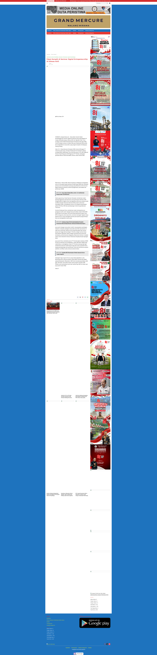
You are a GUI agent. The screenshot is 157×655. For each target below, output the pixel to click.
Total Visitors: (93, 606)
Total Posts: (92, 609)
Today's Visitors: (93, 602)
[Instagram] (109, 644)
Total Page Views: (94, 608)
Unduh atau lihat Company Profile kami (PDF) (99, 594)
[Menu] (47, 3)
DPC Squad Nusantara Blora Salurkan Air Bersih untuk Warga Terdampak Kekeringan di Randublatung (82, 494)
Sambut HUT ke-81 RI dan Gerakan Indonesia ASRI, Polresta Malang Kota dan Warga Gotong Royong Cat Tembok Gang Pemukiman (66, 396)
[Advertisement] (67, 44)
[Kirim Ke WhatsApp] (87, 297)
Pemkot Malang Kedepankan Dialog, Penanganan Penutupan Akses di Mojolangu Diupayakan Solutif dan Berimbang (53, 494)
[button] (107, 3)
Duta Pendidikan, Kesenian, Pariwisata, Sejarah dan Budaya (63, 57)
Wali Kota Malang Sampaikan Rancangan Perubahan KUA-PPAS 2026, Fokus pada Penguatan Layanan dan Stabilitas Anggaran (82, 396)
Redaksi (74, 30)
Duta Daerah (49, 57)
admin (50, 63)
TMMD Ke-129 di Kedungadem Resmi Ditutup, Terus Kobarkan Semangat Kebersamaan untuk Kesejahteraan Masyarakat (85, 0)
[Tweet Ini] (80, 297)
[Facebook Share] (78, 297)
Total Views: (92, 604)
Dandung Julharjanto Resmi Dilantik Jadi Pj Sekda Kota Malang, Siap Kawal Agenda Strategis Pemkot (66, 494)
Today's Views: (93, 601)
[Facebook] (105, 644)
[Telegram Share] (85, 297)
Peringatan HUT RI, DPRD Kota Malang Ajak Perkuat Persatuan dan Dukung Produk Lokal (53, 312)
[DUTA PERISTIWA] (78, 9)
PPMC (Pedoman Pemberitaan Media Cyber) (62, 30)
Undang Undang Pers (89, 30)
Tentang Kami (81, 30)
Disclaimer (49, 30)
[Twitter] (107, 644)
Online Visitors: (93, 599)
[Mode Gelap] (109, 3)
